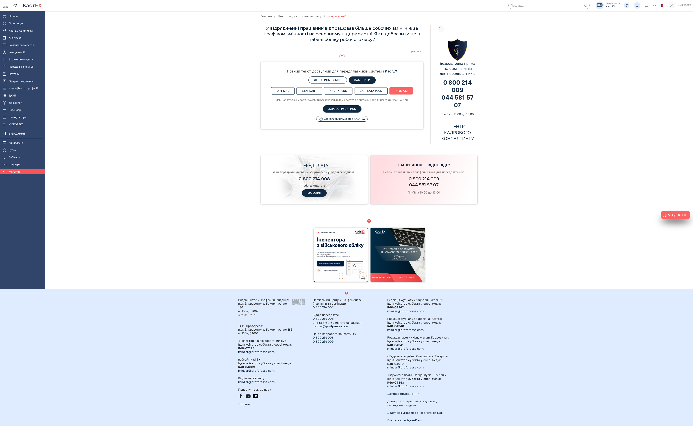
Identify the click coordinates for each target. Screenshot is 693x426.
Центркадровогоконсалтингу (457, 132)
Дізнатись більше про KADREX (344, 118)
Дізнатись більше (327, 80)
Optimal (283, 91)
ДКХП (12, 95)
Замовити (362, 80)
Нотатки (14, 73)
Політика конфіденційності (405, 420)
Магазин (14, 171)
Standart (309, 91)
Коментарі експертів (21, 45)
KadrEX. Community (21, 30)
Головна (266, 16)
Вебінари (14, 157)
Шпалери (14, 164)
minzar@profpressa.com (256, 352)
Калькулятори (18, 117)
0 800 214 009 (424, 178)
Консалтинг (16, 142)
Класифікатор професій (23, 88)
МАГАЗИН (314, 193)
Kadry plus (338, 91)
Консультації (17, 52)
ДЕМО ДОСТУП (675, 215)
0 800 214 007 (323, 307)
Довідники (15, 102)
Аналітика (15, 37)
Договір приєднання (403, 394)
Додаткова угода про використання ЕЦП (415, 412)
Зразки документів (21, 59)
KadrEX (391, 71)
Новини (14, 16)
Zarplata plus (371, 91)
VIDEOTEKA (16, 124)
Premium (401, 90)
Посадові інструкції (21, 66)
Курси (12, 149)
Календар (15, 109)
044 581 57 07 (424, 184)
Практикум (16, 23)
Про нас (244, 404)
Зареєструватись (342, 109)
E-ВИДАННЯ (17, 133)
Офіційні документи (21, 81)
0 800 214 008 (323, 318)
